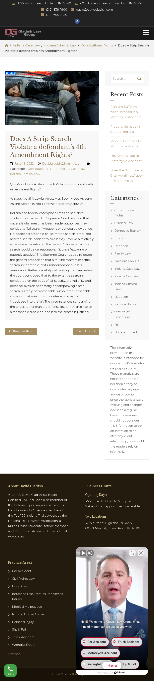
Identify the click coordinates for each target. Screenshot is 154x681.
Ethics (118, 238)
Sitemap (14, 654)
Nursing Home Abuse (28, 614)
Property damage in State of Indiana (125, 129)
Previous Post (23, 331)
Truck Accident (23, 637)
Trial (117, 325)
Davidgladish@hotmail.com (62, 163)
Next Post (84, 331)
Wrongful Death (23, 645)
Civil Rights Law (23, 578)
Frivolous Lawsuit (126, 261)
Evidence (121, 246)
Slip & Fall (19, 629)
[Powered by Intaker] (120, 672)
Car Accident (21, 571)
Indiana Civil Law (126, 276)
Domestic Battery (127, 230)
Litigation (121, 297)
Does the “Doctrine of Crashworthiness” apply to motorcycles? (127, 175)
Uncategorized (125, 332)
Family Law (122, 253)
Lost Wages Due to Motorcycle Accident (126, 158)
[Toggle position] (132, 553)
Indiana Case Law (26, 45)
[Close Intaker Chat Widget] (141, 553)
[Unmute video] (83, 553)
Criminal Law (123, 223)
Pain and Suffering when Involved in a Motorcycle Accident (126, 112)
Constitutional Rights (97, 45)
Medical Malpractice (27, 607)
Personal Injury (125, 304)
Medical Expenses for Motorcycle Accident (126, 143)
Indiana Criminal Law (60, 45)
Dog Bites (19, 586)
